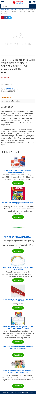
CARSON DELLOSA (16, 10)
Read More (18, 183)
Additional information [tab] (11, 101)
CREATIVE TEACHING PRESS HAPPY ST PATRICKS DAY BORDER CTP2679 (18, 237)
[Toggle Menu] (2, 2)
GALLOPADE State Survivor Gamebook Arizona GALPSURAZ (18, 347)
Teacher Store (5, 10)
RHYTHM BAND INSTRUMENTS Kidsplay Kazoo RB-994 (18, 300)
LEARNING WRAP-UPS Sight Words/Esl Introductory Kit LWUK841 (18, 371)
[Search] (32, 6)
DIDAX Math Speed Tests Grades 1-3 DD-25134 (18, 203)
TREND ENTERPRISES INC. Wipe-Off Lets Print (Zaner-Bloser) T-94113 (18, 327)
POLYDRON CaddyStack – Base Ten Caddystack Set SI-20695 (18, 171)
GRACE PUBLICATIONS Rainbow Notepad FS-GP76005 (18, 268)
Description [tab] (6, 97)
